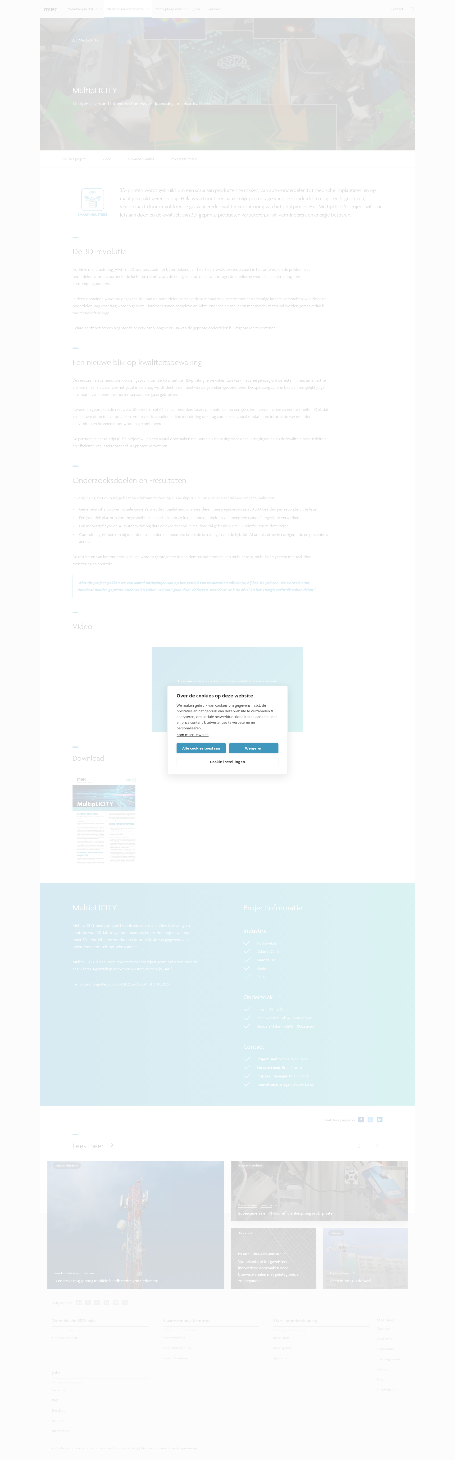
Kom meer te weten (193, 734)
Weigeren (254, 748)
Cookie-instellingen (227, 761)
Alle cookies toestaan (201, 748)
